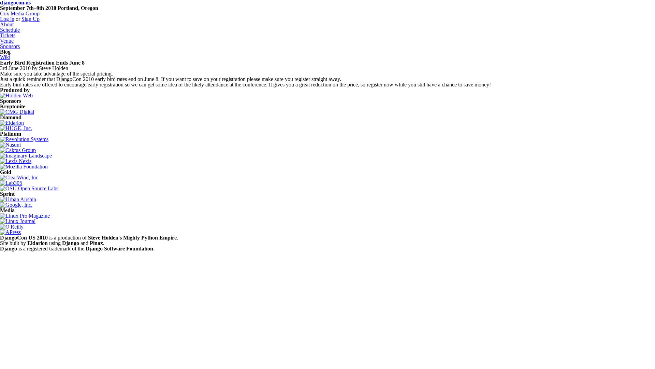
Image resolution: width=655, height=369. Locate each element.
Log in (7, 19)
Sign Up (30, 19)
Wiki (5, 57)
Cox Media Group (20, 13)
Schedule (10, 30)
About (7, 24)
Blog (5, 52)
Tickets (7, 35)
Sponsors (10, 46)
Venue (7, 41)
